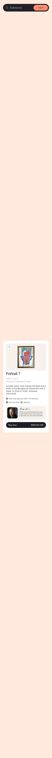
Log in (40, 7)
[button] (7, 7)
